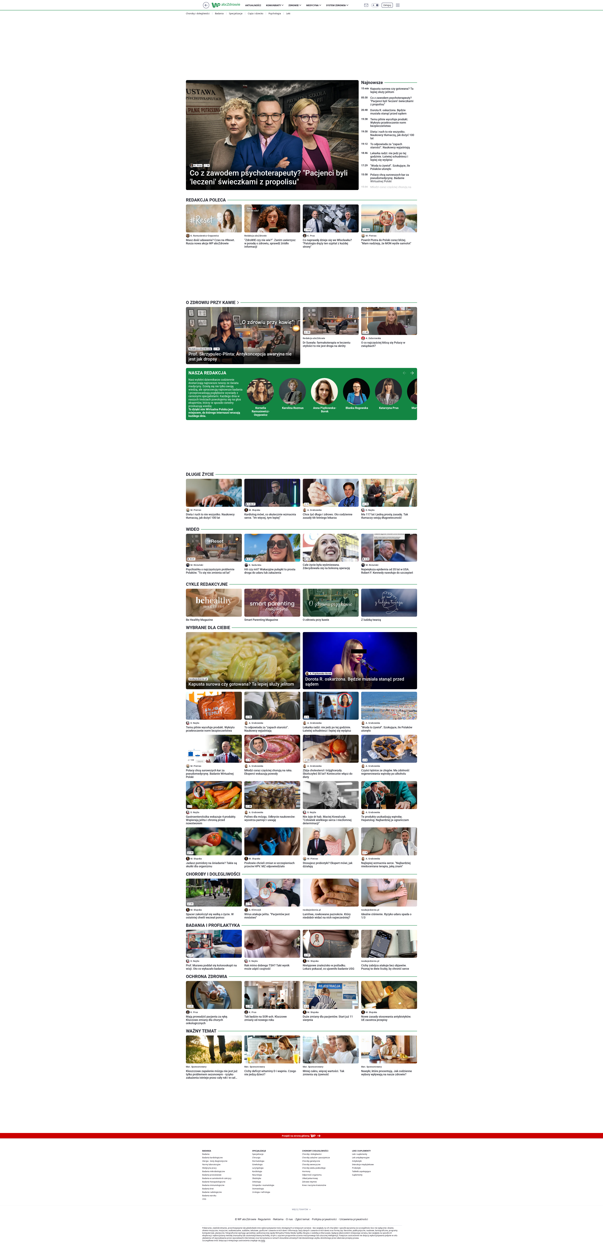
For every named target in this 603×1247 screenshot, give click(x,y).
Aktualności (253, 5)
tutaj (263, 1240)
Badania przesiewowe (211, 1175)
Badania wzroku (209, 1195)
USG (204, 1199)
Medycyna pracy (209, 1168)
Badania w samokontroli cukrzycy (216, 1178)
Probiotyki (356, 1168)
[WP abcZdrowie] (228, 5)
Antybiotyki (357, 1161)
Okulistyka (256, 1178)
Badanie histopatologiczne (213, 1181)
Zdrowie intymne (309, 1181)
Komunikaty (273, 5)
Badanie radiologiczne (212, 1192)
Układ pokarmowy (310, 1178)
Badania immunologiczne (213, 1185)
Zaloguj (387, 5)
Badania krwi (208, 1188)
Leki (288, 13)
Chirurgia (256, 1157)
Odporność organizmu (312, 1175)
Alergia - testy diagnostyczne (214, 1161)
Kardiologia (257, 1171)
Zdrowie (293, 5)
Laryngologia (257, 1168)
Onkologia (256, 1181)
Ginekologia (257, 1164)
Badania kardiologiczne (212, 1157)
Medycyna (312, 5)
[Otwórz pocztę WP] (366, 5)
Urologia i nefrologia (261, 1192)
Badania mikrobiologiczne (213, 1171)
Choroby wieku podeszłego (314, 1168)
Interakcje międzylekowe (363, 1164)
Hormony (306, 1171)
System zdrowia (336, 5)
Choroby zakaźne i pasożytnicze (316, 1157)
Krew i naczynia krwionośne (314, 1185)
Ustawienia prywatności (353, 1219)
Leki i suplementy (359, 1154)
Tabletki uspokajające (361, 1171)
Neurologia (257, 1175)
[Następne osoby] (412, 372)
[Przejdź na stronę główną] (206, 7)
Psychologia (275, 13)
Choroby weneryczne (311, 1164)
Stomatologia (258, 1188)
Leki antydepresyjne (360, 1157)
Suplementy (357, 1175)
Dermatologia (258, 1161)
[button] (375, 5)
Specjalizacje (235, 13)
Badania (219, 13)
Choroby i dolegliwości (198, 13)
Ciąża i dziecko (255, 13)
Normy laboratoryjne (211, 1164)
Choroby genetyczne (311, 1161)
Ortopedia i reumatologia (263, 1185)
